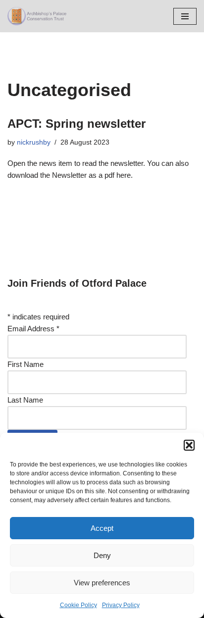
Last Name (25, 400)
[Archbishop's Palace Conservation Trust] (37, 16)
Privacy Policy (121, 605)
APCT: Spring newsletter (76, 123)
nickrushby (34, 142)
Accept (102, 528)
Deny (102, 555)
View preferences (102, 582)
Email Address (33, 328)
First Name (25, 364)
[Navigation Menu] (185, 16)
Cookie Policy (78, 605)
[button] (189, 445)
